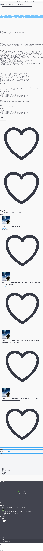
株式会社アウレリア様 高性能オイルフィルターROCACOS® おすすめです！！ (14, 507)
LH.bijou (3, 456)
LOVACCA (3, 473)
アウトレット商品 (4, 459)
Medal (3, 474)
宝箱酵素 (3, 468)
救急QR (3, 471)
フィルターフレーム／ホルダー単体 (8, 462)
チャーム (4, 520)
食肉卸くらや (4, 472)
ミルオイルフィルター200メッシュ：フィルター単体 (11, 467)
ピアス (4, 521)
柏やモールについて (3, 502)
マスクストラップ (6, 522)
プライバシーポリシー (5, 540)
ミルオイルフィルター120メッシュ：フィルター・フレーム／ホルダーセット (15, 464)
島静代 (3, 469)
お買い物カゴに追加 (2, 120)
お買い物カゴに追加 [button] (5, 229)
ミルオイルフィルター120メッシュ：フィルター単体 (11, 465)
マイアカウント (6, 1)
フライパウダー (5, 463)
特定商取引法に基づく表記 (6, 541)
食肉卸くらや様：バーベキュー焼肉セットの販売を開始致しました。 (12, 513)
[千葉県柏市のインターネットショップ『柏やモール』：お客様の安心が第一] (23, 1)
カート (3, 1)
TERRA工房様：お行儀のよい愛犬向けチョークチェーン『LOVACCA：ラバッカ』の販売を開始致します (17, 511)
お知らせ (3, 9)
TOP (31, 6)
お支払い (9, 1)
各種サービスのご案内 (33, 7)
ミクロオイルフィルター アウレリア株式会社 (9, 460)
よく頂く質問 (4, 8)
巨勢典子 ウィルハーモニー (6, 470)
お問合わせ (1, 503)
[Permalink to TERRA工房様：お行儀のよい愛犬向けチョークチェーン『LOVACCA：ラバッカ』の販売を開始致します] (3, 510)
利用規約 (3, 539)
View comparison (2, 550)
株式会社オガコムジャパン (14, 542)
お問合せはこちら (4, 118)
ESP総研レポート (13, 212)
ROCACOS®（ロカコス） (7, 461)
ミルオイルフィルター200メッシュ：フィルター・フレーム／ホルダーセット (15, 466)
